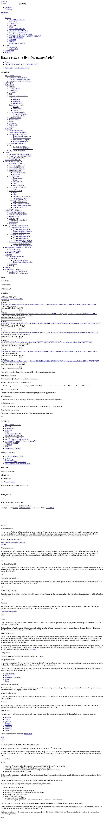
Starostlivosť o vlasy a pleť (21, 198)
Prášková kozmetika (19, 172)
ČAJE (11, 27)
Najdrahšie (19, 299)
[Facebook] (5, 499)
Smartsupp (8, 726)
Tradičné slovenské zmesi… (22, 138)
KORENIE (12, 25)
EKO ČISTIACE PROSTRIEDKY (20, 34)
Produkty (8, 18)
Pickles (11, 121)
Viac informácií (6, 612)
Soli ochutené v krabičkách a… (23, 149)
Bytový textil (13, 264)
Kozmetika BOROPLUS (17, 165)
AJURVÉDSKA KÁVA (17, 19)
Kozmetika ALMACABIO (17, 187)
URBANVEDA (9, 297)
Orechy (15, 110)
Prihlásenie (8, 7)
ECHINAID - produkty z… (18, 213)
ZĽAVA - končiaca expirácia (18, 271)
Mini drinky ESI (14, 216)
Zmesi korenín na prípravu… (22, 140)
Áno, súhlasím (5, 543)
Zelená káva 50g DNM (20, 114)
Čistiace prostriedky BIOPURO (19, 227)
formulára (33, 649)
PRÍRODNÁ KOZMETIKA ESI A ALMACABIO (21, 64)
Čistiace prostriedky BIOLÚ (18, 234)
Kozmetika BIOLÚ (15, 171)
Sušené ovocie (17, 108)
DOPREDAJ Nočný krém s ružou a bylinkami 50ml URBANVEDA (69, 342)
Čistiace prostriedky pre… (21, 233)
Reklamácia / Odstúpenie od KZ (15, 462)
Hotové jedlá (13, 90)
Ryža (14, 98)
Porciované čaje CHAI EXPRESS (20, 154)
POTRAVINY (13, 23)
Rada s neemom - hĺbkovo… (22, 203)
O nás (7, 45)
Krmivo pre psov (14, 249)
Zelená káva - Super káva (17, 112)
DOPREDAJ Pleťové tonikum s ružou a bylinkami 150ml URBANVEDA (75, 361)
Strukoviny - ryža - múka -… (18, 96)
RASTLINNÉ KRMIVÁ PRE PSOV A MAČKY (25, 36)
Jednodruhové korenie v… (17, 130)
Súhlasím (14, 612)
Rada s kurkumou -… (20, 202)
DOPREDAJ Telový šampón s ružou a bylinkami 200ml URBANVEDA (73, 351)
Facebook (8, 717)
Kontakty (8, 52)
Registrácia (8, 9)
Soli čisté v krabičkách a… (21, 147)
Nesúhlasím (14, 543)
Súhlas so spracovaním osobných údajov (18, 463)
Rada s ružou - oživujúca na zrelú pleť (17, 68)
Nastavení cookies (24, 508)
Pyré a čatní (12, 123)
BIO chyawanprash (15, 118)
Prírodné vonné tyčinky (20, 260)
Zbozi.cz (7, 730)
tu (95, 647)
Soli (10, 145)
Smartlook (8, 725)
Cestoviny (12, 87)
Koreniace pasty (14, 119)
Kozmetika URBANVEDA (18, 200)
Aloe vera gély (17, 182)
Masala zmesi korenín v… (21, 141)
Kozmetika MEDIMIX (16, 167)
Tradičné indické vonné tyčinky (23, 262)
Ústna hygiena (13, 209)
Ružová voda (13, 125)
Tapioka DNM (17, 103)
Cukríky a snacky (14, 88)
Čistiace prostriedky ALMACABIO (20, 242)
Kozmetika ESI (14, 176)
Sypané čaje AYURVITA (17, 158)
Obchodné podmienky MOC (14, 456)
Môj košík (5, 12)
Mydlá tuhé (16, 174)
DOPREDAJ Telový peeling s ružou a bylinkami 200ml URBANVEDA (73, 314)
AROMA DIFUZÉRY (16, 38)
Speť (2, 737)
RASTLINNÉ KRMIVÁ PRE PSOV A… (18, 247)
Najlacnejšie (12, 299)
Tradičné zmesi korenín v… (22, 136)
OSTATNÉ (12, 40)
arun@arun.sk (10, 482)
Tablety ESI (13, 224)
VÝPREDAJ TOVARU (17, 43)
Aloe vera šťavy (14, 218)
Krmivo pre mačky (15, 251)
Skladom (7, 289)
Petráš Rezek (28, 734)
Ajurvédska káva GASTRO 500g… (20, 81)
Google (7, 719)
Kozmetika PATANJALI (17, 169)
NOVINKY (13, 21)
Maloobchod (13, 47)
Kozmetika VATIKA (15, 163)
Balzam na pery (18, 178)
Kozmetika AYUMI (15, 191)
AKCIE (11, 41)
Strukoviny (16, 99)
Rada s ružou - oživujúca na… (22, 205)
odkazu (81, 803)
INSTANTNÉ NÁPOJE (17, 29)
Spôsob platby (9, 460)
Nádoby (11, 266)
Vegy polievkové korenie (17, 150)
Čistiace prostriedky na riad (21, 229)
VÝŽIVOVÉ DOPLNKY (17, 32)
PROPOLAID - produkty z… (18, 220)
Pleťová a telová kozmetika (21, 196)
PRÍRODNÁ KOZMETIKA (18, 30)
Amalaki (15, 107)
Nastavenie (21, 543)
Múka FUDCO (18, 101)
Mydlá (15, 180)
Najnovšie (4, 299)
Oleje (10, 94)
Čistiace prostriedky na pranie (22, 231)
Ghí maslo (12, 92)
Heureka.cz (8, 728)
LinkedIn (8, 721)
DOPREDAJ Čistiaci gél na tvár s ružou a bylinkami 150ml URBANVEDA (76, 323)
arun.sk (15, 508)
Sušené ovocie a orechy (16, 105)
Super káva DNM (18, 116)
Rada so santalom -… (20, 207)
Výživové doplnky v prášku (18, 214)
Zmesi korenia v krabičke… (18, 134)
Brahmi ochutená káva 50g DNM (19, 79)
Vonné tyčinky (13, 258)
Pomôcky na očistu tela (16, 256)
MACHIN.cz (50, 508)
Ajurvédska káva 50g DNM (18, 77)
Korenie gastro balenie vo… (18, 143)
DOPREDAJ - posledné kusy (18, 273)
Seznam (7, 723)
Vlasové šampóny (18, 185)
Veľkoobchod (13, 49)
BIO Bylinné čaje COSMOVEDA (20, 156)
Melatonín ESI (13, 222)
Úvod (7, 62)
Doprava (7, 458)
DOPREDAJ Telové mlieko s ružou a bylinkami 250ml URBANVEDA (72, 304)
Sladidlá (11, 127)
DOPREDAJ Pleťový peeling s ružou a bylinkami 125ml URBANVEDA (74, 333)
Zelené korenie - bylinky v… (18, 132)
